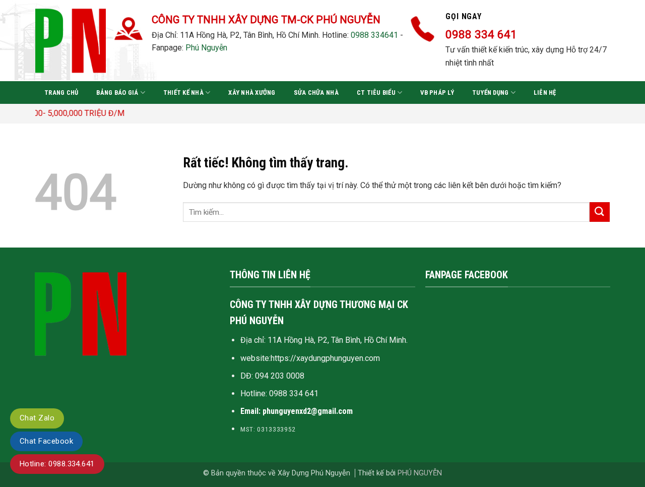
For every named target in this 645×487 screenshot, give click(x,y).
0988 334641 (374, 35)
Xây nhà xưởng (251, 92)
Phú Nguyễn (206, 47)
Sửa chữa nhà (316, 92)
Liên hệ (545, 92)
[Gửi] (600, 212)
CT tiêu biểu (376, 92)
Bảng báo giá (117, 92)
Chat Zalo (37, 417)
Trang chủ (61, 92)
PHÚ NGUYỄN (420, 473)
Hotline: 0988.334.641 (57, 463)
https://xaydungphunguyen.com (325, 358)
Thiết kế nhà (183, 92)
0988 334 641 (293, 393)
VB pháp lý (437, 92)
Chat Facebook (46, 441)
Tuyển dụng (490, 92)
